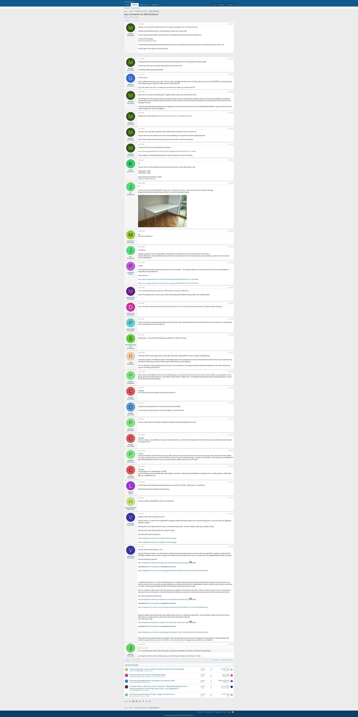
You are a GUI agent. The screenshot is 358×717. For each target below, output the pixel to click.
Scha (131, 690)
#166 (231, 335)
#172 (231, 434)
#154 (231, 91)
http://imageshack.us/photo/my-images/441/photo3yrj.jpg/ (157, 542)
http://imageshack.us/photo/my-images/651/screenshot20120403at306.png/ (163, 599)
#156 (231, 128)
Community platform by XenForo (179, 715)
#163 (231, 287)
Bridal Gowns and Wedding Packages (155, 676)
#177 (231, 513)
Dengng (132, 682)
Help (224, 712)
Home (127, 5)
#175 (231, 482)
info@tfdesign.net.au (185, 116)
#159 (231, 183)
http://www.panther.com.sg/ (147, 41)
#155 (231, 112)
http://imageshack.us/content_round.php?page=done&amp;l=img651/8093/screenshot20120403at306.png (173, 607)
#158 (231, 160)
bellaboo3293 (133, 676)
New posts (127, 8)
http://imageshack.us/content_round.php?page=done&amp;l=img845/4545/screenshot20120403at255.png (173, 570)
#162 (231, 262)
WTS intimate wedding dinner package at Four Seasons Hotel (152, 680)
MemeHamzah (225, 688)
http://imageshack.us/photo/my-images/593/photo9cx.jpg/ (157, 538)
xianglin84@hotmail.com (176, 306)
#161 (231, 247)
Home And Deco (148, 671)
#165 (231, 319)
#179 (231, 644)
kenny (127, 17)
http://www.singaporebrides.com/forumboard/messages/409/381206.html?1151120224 (167, 151)
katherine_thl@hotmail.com (147, 179)
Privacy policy (218, 712)
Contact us (200, 712)
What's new (143, 5)
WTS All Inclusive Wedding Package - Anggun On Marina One (152, 694)
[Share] (228, 24)
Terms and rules (208, 712)
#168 (231, 371)
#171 (231, 419)
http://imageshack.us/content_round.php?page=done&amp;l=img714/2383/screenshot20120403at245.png (173, 632)
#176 (231, 498)
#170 (231, 403)
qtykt (131, 696)
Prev (127, 20)
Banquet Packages (144, 696)
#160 (231, 231)
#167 (231, 352)
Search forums (135, 8)
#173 (231, 450)
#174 (231, 466)
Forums (134, 5)
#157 (231, 144)
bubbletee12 (226, 682)
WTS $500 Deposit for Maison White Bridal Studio (148, 675)
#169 (231, 387)
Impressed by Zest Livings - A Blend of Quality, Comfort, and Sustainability (157, 669)
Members (155, 5)
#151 (231, 24)
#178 (231, 546)
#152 (231, 58)
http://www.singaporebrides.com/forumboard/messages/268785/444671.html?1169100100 (168, 283)
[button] (149, 5)
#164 (231, 303)
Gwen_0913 (133, 671)
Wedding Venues (145, 682)
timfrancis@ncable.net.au (168, 116)
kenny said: (142, 648)
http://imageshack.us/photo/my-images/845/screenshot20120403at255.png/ (163, 563)
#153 (231, 74)
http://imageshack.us (154, 566)
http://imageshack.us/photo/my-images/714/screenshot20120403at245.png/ (163, 622)
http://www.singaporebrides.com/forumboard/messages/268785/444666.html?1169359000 (168, 279)
